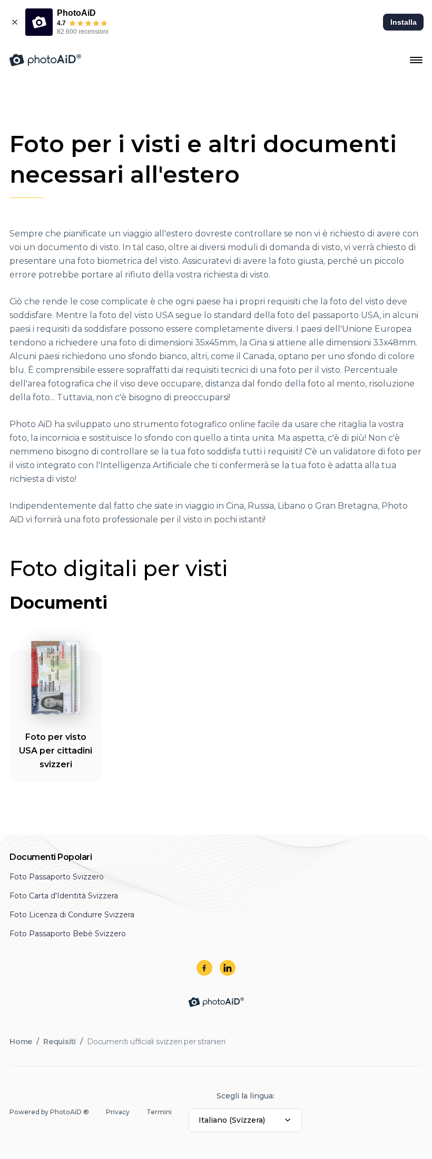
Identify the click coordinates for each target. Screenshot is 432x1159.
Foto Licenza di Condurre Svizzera (71, 914)
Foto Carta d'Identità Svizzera (63, 895)
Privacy (118, 1112)
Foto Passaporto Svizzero (56, 876)
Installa (403, 22)
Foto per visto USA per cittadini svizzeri (55, 750)
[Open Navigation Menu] (416, 60)
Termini (159, 1112)
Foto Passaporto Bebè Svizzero (67, 933)
